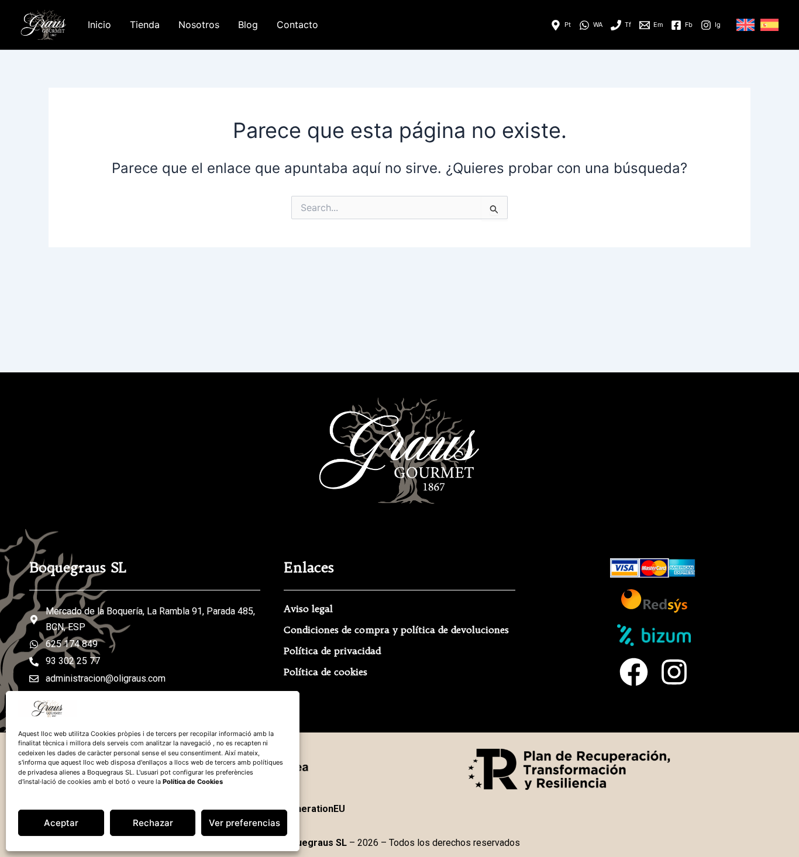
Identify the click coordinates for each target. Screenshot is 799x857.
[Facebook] (633, 672)
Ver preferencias (244, 822)
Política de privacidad (332, 650)
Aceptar (61, 822)
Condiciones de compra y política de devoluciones (396, 629)
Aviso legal (308, 608)
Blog (248, 24)
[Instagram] (674, 672)
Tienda (145, 24)
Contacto (297, 24)
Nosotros (198, 24)
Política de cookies (325, 672)
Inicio (99, 24)
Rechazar (153, 822)
